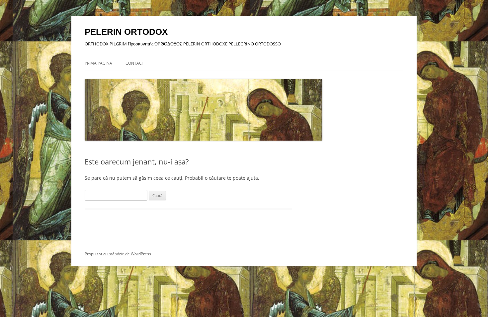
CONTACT (134, 63)
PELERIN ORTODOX (126, 32)
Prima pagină (98, 63)
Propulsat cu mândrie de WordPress (118, 254)
